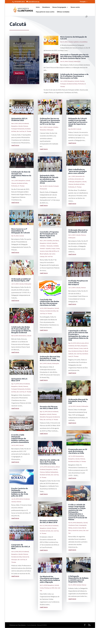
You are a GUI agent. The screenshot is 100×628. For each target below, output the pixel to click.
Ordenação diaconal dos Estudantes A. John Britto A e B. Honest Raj (50, 358)
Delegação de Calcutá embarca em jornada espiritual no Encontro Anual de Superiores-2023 (77, 122)
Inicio (38, 7)
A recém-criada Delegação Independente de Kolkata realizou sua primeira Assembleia (20, 438)
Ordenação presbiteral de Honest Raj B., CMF (21, 280)
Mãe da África (53, 251)
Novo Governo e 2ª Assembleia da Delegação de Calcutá (20, 231)
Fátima (70, 528)
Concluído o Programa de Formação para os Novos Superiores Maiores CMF (49, 234)
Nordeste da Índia (72, 84)
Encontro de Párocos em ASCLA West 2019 (49, 407)
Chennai (81, 81)
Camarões (54, 243)
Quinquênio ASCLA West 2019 (19, 379)
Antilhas (49, 240)
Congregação (82, 525)
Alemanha (80, 522)
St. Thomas (28, 131)
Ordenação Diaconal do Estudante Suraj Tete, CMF (78, 401)
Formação (63, 84)
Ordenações (76, 61)
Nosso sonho (75, 7)
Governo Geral (44, 251)
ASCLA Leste (80, 343)
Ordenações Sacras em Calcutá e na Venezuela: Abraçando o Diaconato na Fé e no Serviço (50, 121)
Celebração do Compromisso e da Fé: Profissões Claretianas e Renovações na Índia (74, 76)
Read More (19, 73)
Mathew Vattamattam (51, 472)
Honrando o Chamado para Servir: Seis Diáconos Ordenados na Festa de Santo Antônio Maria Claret (74, 56)
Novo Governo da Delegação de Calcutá (73, 38)
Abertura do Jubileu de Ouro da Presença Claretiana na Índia (49, 462)
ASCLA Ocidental (24, 123)
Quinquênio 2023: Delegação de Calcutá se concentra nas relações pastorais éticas (49, 179)
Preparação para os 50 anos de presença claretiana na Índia (77, 451)
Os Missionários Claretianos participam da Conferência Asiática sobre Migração (50, 579)
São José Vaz (20, 131)
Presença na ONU (49, 588)
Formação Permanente (18, 129)
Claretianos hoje (73, 525)
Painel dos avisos (77, 530)
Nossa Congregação (59, 7)
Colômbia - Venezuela (46, 246)
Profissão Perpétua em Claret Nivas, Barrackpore (78, 282)
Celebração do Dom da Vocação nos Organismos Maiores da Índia (21, 174)
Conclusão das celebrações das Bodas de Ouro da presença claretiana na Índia (49, 302)
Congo (53, 248)
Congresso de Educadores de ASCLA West (20, 546)
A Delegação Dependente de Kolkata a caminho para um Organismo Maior (78, 579)
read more (15, 145)
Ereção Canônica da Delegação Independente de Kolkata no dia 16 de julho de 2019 (19, 492)
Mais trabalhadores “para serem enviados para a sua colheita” (77, 171)
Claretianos (46, 7)
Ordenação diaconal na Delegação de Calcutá (78, 231)
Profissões (81, 84)
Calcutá (70, 42)
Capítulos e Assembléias (80, 42)
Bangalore (71, 81)
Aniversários (22, 336)
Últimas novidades (63, 12)
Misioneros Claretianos (17, 625)
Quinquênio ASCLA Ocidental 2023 (19, 119)
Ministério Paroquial (46, 417)
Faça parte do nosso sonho (45, 12)
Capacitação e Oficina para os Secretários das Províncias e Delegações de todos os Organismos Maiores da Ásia (78, 335)
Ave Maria (56, 240)
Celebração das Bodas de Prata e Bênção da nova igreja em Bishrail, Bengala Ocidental (21, 330)
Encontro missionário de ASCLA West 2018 (49, 521)
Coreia (58, 248)
